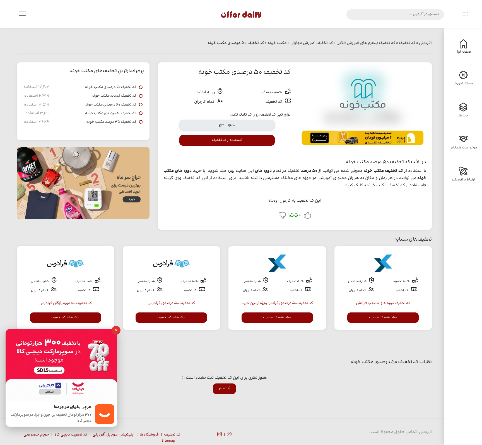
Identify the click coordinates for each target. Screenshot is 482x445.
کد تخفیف (172, 435)
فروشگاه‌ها (149, 435)
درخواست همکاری (463, 147)
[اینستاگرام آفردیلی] (219, 435)
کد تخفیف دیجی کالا (70, 435)
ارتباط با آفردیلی (463, 179)
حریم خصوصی (36, 435)
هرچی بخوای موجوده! (72, 407)
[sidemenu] (465, 14)
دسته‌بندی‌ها (463, 83)
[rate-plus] (307, 216)
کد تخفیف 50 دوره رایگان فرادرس (65, 303)
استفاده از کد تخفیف (227, 140)
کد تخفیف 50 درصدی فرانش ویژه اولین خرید (277, 303)
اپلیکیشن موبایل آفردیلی (113, 435)
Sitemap (168, 441)
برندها (463, 115)
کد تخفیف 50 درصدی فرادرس (171, 303)
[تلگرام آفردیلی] (229, 435)
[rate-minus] (282, 216)
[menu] (22, 14)
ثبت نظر (224, 388)
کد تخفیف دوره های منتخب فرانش (383, 303)
